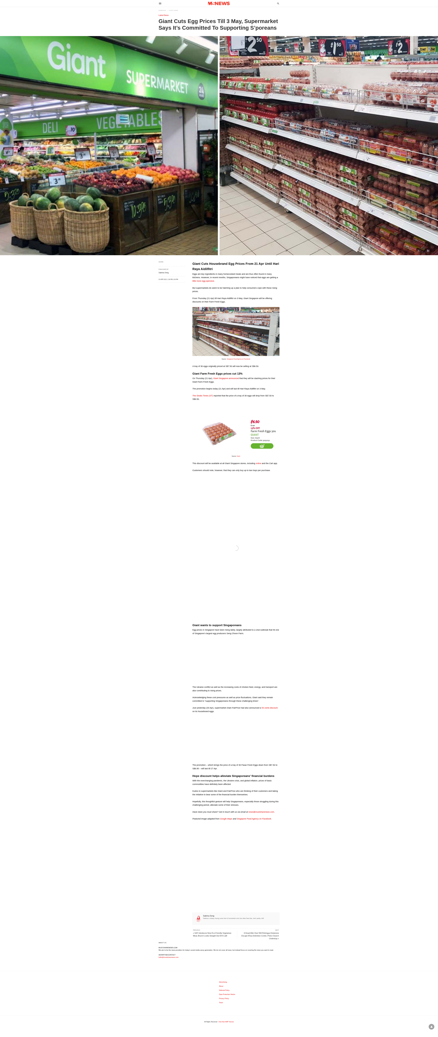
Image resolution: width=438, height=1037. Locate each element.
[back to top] (431, 1027)
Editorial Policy (224, 990)
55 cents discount (270, 708)
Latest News (173, 10)
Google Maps (226, 819)
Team (221, 1002)
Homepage (162, 10)
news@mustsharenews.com (261, 812)
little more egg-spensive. (203, 281)
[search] (278, 3)
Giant (238, 456)
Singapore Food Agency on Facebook (238, 359)
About (221, 986)
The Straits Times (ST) (202, 396)
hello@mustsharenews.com (169, 957)
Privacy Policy (224, 998)
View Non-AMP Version (226, 1022)
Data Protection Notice (227, 994)
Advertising (223, 982)
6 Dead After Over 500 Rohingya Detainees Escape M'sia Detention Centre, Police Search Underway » (260, 936)
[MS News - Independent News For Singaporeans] (219, 3)
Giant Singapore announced (226, 378)
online (258, 463)
